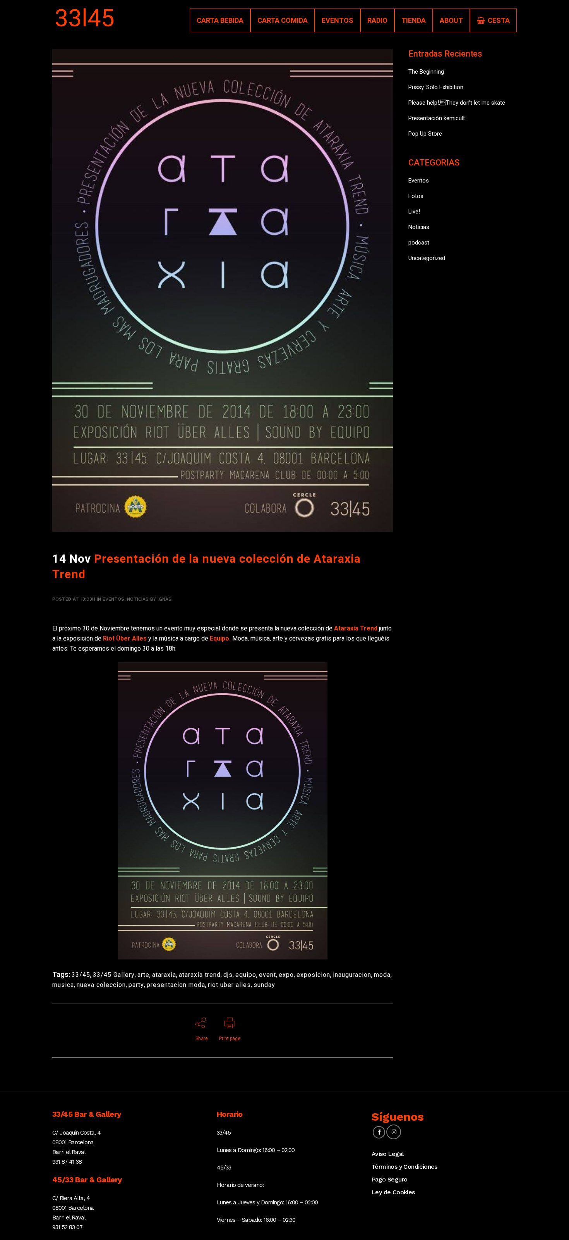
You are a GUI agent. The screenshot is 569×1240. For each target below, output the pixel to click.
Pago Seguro (389, 1179)
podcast (418, 242)
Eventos (113, 599)
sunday (264, 985)
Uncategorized (426, 258)
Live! (414, 211)
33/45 (81, 974)
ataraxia (164, 974)
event (267, 974)
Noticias (138, 599)
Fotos (415, 196)
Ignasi (165, 599)
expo (286, 974)
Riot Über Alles (125, 638)
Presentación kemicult (436, 118)
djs (228, 974)
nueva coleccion (101, 985)
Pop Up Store (425, 133)
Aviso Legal (388, 1153)
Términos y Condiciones (404, 1166)
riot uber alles (229, 985)
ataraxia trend (200, 974)
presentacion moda (176, 985)
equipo (245, 974)
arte (143, 974)
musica (63, 985)
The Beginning (426, 71)
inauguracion (352, 974)
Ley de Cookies (393, 1192)
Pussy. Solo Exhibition (435, 87)
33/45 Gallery (114, 974)
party (136, 985)
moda (382, 974)
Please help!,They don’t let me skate (456, 102)
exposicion (313, 974)
